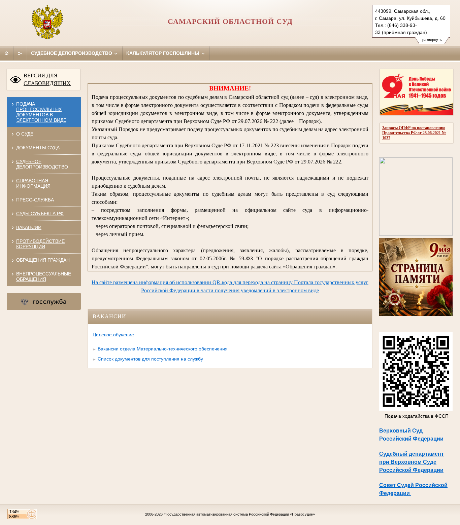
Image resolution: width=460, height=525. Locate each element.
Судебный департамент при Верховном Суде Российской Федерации (411, 462)
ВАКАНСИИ (28, 227)
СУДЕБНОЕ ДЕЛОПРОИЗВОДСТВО (42, 164)
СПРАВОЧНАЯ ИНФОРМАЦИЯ (33, 183)
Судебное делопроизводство (72, 53)
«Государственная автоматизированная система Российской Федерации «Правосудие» (239, 514)
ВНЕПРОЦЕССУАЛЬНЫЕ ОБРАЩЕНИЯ (43, 276)
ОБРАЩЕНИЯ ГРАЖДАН (43, 260)
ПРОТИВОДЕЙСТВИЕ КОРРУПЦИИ (40, 243)
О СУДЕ (24, 134)
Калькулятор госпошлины (163, 53)
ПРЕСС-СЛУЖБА (35, 199)
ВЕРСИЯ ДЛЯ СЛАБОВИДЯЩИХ (47, 79)
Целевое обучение (113, 334)
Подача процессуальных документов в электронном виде (41, 112)
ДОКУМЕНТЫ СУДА (38, 147)
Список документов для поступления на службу (150, 359)
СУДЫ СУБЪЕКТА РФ (40, 213)
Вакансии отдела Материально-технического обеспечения (163, 348)
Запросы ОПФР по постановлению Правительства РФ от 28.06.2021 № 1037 (414, 132)
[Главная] (6, 53)
